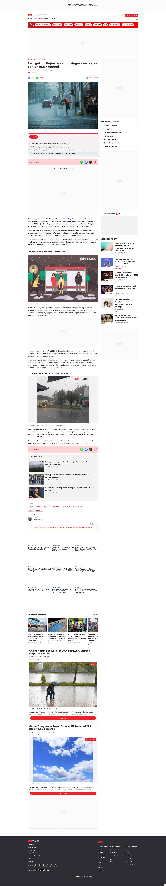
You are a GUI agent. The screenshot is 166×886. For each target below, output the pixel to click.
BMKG (30, 221)
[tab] (34, 137)
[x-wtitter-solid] (90, 162)
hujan (83, 224)
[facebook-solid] (86, 162)
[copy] (95, 162)
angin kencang (45, 226)
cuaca (68, 221)
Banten (86, 221)
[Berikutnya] (99, 609)
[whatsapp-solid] (81, 162)
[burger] (137, 19)
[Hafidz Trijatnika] (30, 519)
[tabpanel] (63, 148)
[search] (123, 15)
